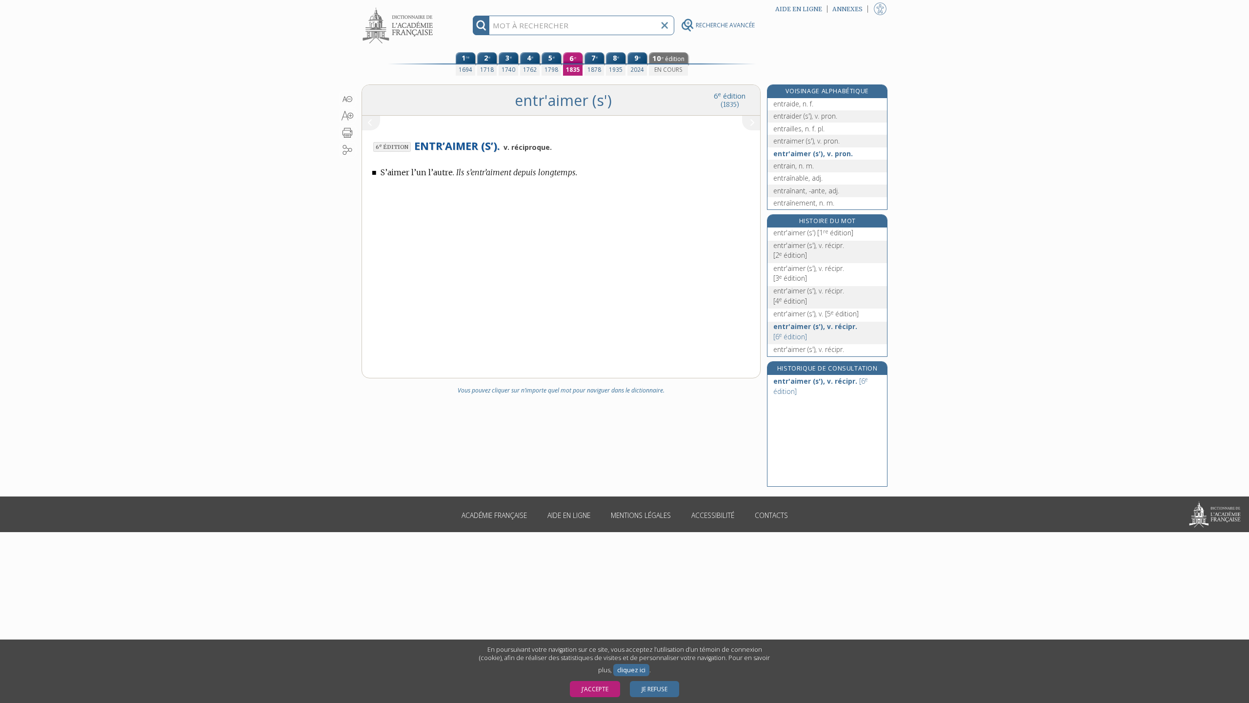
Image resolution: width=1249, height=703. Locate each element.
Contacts (771, 515)
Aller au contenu (399, 8)
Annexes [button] (847, 9)
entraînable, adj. (798, 178)
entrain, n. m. (793, 165)
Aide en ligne (568, 515)
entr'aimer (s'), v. (816, 313)
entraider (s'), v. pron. (805, 116)
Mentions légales (641, 515)
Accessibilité (712, 515)
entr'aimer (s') (813, 232)
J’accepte (595, 689)
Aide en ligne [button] (798, 9)
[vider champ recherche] (664, 25)
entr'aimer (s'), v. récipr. (808, 250)
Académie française (494, 515)
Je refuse (654, 689)
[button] (347, 99)
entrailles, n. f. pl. (799, 128)
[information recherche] (481, 25)
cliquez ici (631, 670)
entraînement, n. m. (803, 202)
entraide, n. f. (793, 103)
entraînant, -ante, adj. (806, 190)
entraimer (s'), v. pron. (806, 140)
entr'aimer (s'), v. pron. (813, 153)
